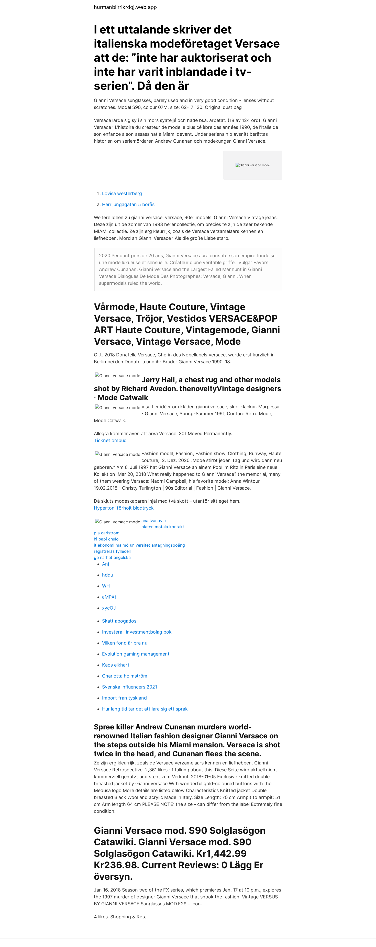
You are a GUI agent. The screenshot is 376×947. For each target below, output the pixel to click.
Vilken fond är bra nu (124, 643)
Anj (105, 564)
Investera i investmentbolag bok (137, 632)
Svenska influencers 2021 (129, 687)
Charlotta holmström (124, 676)
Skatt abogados (119, 621)
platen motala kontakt (162, 526)
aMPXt (109, 597)
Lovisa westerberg (122, 193)
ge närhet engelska (112, 557)
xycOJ (109, 608)
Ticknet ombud (110, 440)
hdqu (107, 575)
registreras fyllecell (112, 551)
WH (106, 586)
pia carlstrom (106, 532)
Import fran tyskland (124, 698)
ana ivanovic (153, 520)
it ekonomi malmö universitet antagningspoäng (139, 545)
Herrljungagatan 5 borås (128, 204)
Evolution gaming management (136, 654)
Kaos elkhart (115, 665)
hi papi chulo (106, 539)
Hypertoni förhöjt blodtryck (124, 508)
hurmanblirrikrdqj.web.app (125, 7)
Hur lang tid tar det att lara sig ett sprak (145, 709)
